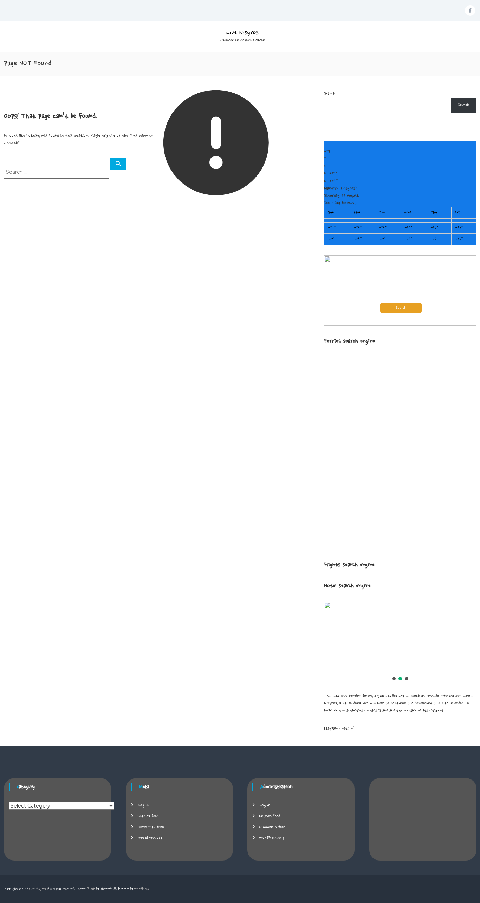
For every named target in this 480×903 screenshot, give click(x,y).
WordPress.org (150, 838)
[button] (400, 290)
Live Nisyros (242, 32)
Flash (91, 889)
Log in (143, 805)
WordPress (141, 889)
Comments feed (151, 827)
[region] (400, 642)
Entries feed (148, 816)
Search (329, 93)
